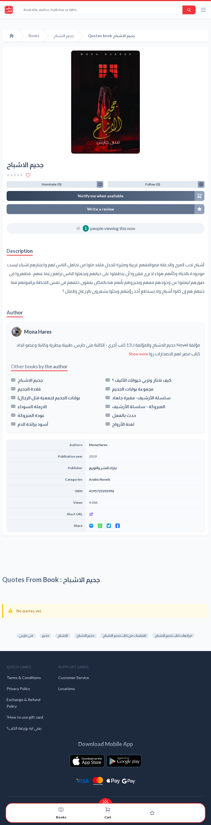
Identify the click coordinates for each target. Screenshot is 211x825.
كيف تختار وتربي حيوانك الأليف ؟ (141, 380)
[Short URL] (145, 514)
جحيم (45, 635)
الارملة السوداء (32, 406)
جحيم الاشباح (30, 380)
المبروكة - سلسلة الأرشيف (138, 406)
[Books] (61, 809)
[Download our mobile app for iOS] (87, 761)
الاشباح (63, 635)
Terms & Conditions (24, 677)
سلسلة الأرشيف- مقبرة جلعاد (141, 397)
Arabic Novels (99, 479)
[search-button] (189, 9)
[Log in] (152, 813)
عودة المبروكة (31, 415)
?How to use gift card (25, 717)
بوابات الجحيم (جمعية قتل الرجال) (49, 397)
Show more (138, 353)
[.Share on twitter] (109, 526)
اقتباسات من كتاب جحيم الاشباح (124, 635)
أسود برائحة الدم (33, 424)
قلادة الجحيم (29, 388)
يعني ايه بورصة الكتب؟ (24, 728)
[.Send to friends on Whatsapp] (100, 526)
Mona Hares (38, 332)
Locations (66, 688)
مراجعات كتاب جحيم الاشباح (173, 635)
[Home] (11, 35)
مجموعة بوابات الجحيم (133, 388)
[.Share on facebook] (117, 526)
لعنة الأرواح (123, 424)
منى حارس (26, 635)
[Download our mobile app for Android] (123, 761)
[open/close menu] (203, 10)
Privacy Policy (18, 688)
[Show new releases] (105, 801)
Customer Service (73, 677)
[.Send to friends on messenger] (91, 526)
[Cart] (107, 809)
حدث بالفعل (124, 415)
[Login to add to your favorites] (28, 175)
